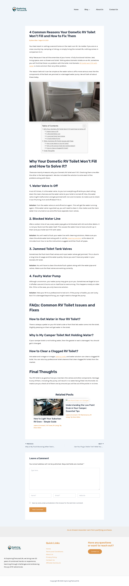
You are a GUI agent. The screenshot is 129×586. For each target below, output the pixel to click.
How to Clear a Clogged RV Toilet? (57, 148)
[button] (87, 9)
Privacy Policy (51, 557)
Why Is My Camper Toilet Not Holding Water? (61, 146)
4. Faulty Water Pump (53, 138)
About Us (99, 9)
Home (76, 9)
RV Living (56, 425)
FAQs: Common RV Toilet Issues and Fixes (58, 141)
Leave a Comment (39, 425)
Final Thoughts (49, 151)
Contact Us (113, 9)
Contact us (95, 551)
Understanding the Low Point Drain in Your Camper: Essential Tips (80, 408)
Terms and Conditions (54, 552)
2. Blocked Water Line (53, 134)
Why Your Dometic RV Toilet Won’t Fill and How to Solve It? (65, 129)
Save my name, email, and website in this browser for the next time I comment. (57, 503)
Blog (86, 9)
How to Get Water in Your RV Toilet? (58, 143)
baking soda (61, 356)
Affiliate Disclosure (53, 563)
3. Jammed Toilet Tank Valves (56, 136)
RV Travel (49, 425)
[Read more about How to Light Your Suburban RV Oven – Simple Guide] (48, 407)
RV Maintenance (84, 415)
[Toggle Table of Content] (83, 126)
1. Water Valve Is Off (52, 131)
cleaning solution (74, 238)
